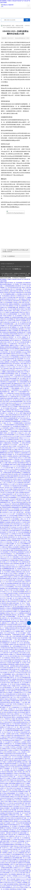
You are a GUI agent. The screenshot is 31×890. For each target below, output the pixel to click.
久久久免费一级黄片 (7, 462)
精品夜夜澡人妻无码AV (9, 295)
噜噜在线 (5, 431)
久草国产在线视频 (19, 492)
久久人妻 (4, 429)
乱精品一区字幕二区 (14, 542)
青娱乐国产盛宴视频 (16, 352)
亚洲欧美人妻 (12, 644)
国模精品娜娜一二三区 (13, 616)
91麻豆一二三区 (12, 639)
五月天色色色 (12, 527)
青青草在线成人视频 (8, 550)
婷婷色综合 (27, 869)
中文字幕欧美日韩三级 (11, 861)
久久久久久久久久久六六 (18, 705)
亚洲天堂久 (4, 618)
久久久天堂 (5, 542)
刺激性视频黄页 (14, 476)
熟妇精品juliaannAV (18, 451)
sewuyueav (3, 854)
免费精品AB (16, 383)
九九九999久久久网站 (21, 527)
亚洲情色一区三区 (12, 852)
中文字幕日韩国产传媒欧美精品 (19, 723)
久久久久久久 (13, 872)
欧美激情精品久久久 (17, 390)
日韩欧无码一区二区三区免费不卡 (22, 682)
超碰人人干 (7, 343)
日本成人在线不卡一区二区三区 (10, 342)
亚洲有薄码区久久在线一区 (13, 775)
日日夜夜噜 (21, 590)
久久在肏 (2, 849)
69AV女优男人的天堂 (24, 652)
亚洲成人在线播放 (10, 571)
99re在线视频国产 (20, 770)
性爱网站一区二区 (13, 365)
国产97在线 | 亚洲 (8, 682)
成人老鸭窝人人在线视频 (12, 692)
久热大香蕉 (14, 790)
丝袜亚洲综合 (13, 889)
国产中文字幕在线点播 (8, 492)
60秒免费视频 (11, 831)
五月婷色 (26, 575)
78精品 (23, 287)
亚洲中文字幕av (15, 733)
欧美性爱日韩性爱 (21, 626)
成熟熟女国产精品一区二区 (23, 874)
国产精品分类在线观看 (18, 462)
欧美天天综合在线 (22, 672)
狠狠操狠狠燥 (12, 332)
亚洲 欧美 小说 (25, 694)
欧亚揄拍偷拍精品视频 (19, 689)
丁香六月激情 (22, 284)
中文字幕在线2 (13, 841)
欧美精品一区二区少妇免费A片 (15, 315)
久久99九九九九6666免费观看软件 (17, 738)
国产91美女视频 (15, 798)
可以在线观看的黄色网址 (14, 548)
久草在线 (24, 403)
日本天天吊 (20, 376)
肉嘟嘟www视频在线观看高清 (9, 371)
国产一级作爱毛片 (4, 444)
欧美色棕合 (11, 649)
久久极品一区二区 (6, 423)
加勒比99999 (22, 725)
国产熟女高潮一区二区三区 (9, 606)
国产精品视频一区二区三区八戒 (17, 809)
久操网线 (11, 428)
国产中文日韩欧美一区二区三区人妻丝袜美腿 (18, 643)
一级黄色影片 (8, 833)
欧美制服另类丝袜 (13, 438)
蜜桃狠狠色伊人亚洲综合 (12, 773)
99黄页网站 (16, 563)
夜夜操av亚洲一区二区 (23, 651)
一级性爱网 (12, 666)
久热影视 (5, 710)
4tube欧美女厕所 (18, 803)
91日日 (7, 375)
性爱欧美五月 (17, 340)
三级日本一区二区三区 (14, 545)
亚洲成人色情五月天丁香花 (9, 869)
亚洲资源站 (14, 414)
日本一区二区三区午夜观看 (9, 309)
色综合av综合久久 (11, 882)
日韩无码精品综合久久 (18, 524)
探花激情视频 (23, 638)
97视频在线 (20, 360)
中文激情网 (21, 699)
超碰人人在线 (22, 748)
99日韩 (19, 694)
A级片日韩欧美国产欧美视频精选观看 (11, 421)
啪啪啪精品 (25, 300)
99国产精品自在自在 (21, 864)
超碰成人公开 (23, 600)
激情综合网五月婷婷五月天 (23, 847)
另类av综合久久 (22, 449)
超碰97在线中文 (13, 464)
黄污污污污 (16, 715)
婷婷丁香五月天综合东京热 (14, 596)
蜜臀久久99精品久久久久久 (16, 867)
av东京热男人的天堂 (11, 626)
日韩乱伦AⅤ (22, 312)
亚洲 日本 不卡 (13, 672)
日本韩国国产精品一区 (15, 362)
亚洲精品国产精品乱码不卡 (14, 819)
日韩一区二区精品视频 (15, 289)
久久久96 (6, 365)
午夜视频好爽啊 (11, 307)
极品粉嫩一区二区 (24, 563)
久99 (21, 656)
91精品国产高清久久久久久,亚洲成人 (16, 629)
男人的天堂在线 (4, 649)
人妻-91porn (18, 836)
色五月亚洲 (7, 804)
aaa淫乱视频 (18, 747)
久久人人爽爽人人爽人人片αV (14, 623)
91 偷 (24, 315)
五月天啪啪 (20, 601)
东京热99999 (13, 765)
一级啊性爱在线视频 (5, 839)
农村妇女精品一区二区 (17, 603)
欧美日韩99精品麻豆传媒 (17, 505)
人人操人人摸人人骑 (9, 395)
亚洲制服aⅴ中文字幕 (23, 515)
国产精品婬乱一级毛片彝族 (19, 363)
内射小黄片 (27, 852)
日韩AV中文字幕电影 (19, 469)
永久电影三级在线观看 (7, 884)
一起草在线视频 (16, 646)
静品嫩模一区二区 (14, 543)
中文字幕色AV (13, 495)
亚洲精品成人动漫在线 (9, 657)
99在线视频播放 (12, 497)
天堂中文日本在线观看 (5, 661)
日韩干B (12, 408)
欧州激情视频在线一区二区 (6, 826)
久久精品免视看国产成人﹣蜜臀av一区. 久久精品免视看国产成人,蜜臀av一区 (15, 391)
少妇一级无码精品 (4, 333)
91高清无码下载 (23, 846)
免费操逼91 (20, 495)
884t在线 (4, 390)
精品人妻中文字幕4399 (16, 481)
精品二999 (26, 601)
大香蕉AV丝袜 (21, 406)
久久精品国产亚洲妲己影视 (17, 538)
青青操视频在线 (16, 540)
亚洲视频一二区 (17, 419)
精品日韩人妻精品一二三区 (17, 702)
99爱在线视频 (11, 783)
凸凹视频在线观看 (14, 700)
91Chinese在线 (22, 821)
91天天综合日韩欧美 (7, 300)
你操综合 (16, 846)
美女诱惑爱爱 (25, 766)
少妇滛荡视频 (20, 841)
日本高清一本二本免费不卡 (10, 651)
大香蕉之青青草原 (25, 443)
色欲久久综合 (24, 854)
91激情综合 (11, 836)
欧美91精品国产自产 (23, 489)
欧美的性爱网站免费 (23, 871)
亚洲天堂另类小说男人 (19, 581)
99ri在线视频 (25, 636)
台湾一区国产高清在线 (25, 347)
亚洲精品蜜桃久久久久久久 (8, 466)
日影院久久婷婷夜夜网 (16, 717)
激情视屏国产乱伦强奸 (23, 552)
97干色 (24, 758)
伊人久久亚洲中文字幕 (9, 320)
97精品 (1, 395)
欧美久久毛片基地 (16, 800)
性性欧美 (19, 755)
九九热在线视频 (14, 519)
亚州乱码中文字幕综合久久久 (10, 338)
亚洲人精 (7, 862)
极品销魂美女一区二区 (10, 687)
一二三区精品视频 (12, 431)
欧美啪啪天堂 (15, 609)
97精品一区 (4, 616)
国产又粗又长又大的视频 (11, 406)
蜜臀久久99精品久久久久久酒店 (19, 335)
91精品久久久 (22, 676)
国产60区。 (22, 512)
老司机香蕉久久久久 (8, 509)
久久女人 (4, 881)
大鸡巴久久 (12, 864)
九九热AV (5, 358)
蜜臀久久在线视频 (13, 330)
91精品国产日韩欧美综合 (23, 690)
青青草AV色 (7, 376)
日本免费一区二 (4, 413)
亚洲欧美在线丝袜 (12, 669)
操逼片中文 (12, 448)
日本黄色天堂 (24, 583)
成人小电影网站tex (22, 669)
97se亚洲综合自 (4, 446)
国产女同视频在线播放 (12, 560)
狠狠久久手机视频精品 (19, 826)
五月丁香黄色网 (17, 654)
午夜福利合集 (10, 393)
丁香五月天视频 (21, 639)
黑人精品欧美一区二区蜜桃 (21, 788)
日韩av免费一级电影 (14, 676)
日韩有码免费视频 (23, 380)
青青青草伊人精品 (8, 563)
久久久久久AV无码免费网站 (7, 586)
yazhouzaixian (19, 370)
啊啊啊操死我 (3, 452)
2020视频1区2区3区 (8, 821)
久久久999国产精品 (15, 839)
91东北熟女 (10, 535)
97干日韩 (6, 565)
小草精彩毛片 (7, 719)
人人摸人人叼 (5, 482)
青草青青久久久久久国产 (9, 484)
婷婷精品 (10, 305)
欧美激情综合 (16, 881)
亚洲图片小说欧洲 (19, 785)
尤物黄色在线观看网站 (14, 304)
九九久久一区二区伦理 (10, 591)
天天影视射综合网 (16, 487)
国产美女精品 (13, 416)
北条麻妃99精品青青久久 (8, 494)
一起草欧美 (24, 340)
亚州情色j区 (27, 411)
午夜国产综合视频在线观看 (11, 312)
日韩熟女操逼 (22, 884)
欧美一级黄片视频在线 (22, 687)
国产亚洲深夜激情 (16, 661)
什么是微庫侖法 (11, 256)
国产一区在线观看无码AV (19, 514)
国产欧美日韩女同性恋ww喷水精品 (21, 659)
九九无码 (21, 543)
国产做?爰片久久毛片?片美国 (9, 573)
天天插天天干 (23, 745)
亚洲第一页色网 (18, 555)
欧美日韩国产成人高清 (13, 358)
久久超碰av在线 (24, 545)
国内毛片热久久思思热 (10, 490)
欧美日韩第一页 (12, 811)
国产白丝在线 (22, 500)
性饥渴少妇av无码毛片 (11, 479)
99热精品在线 (5, 332)
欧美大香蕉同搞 (8, 752)
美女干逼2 (22, 383)
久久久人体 (4, 581)
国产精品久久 (24, 881)
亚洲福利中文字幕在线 (24, 355)
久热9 (11, 613)
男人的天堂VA (5, 438)
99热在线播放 (3, 664)
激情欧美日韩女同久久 (11, 299)
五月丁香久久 (16, 851)
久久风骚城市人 (25, 800)
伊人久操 (10, 618)
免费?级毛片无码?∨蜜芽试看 (23, 499)
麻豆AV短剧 (26, 829)
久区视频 (20, 768)
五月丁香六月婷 (4, 305)
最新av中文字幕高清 (16, 781)
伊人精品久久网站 (25, 781)
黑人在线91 (6, 809)
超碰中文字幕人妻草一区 (16, 525)
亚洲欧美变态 (13, 343)
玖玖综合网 (3, 667)
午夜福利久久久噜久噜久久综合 (15, 459)
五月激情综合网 (23, 786)
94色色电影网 (9, 667)
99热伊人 (26, 317)
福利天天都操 (9, 846)
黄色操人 (13, 585)
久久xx (3, 580)
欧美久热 (7, 385)
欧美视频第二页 (8, 808)
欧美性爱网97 (6, 380)
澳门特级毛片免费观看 (10, 679)
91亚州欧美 (24, 586)
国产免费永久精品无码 (10, 737)
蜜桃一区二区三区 (4, 656)
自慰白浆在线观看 (8, 477)
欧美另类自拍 (7, 798)
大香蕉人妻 (11, 368)
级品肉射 (14, 621)
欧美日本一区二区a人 (22, 842)
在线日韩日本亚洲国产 (12, 593)
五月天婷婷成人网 (21, 859)
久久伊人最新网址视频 (22, 611)
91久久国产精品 (21, 872)
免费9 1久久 (27, 538)
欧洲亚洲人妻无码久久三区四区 (18, 522)
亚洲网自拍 (7, 289)
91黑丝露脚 (12, 385)
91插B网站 (4, 852)
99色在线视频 (20, 591)
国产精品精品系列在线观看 (9, 763)
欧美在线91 (4, 510)
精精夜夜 (17, 388)
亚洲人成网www (9, 801)
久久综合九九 (8, 609)
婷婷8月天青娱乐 (4, 699)
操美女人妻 (16, 748)
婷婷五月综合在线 (22, 558)
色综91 (11, 325)
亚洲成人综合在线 (24, 434)
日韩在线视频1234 (19, 844)
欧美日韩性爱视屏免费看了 (17, 401)
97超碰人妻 (14, 719)
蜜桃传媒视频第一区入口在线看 (17, 314)
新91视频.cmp (14, 671)
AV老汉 (27, 737)
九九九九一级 (25, 537)
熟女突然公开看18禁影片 (12, 786)
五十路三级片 (25, 444)
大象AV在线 (23, 542)
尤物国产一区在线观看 (14, 375)
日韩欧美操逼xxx (13, 699)
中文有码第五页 (9, 689)
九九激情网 (9, 762)
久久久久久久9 (12, 350)
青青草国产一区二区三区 (14, 337)
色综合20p (6, 327)
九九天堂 (28, 644)
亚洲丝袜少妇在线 (23, 429)
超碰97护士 (10, 742)
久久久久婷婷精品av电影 (23, 497)
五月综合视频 (11, 405)
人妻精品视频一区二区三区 (6, 684)
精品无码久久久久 (22, 333)
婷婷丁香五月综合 (21, 641)
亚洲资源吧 (5, 428)
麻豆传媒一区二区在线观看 (11, 426)
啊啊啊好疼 (18, 405)
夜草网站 (16, 884)
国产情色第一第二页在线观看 (14, 282)
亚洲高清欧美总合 (17, 300)
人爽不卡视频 (22, 413)
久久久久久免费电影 (19, 613)
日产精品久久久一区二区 (21, 595)
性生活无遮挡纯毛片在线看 (9, 611)
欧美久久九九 (24, 839)
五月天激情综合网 (10, 580)
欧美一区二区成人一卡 (24, 365)
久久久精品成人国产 (7, 504)
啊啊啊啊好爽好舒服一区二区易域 (12, 568)
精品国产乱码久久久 (17, 856)
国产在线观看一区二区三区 (11, 454)
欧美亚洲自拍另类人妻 (15, 287)
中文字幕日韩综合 (12, 552)
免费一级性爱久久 (24, 796)
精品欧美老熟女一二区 (22, 780)
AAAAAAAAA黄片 (10, 370)
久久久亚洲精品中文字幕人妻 (22, 448)
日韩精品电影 (9, 771)
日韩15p (18, 657)
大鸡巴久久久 (20, 869)
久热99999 (5, 368)
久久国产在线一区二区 (18, 838)
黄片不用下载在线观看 (17, 411)
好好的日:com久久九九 (11, 842)
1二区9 (10, 851)
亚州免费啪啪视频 (8, 419)
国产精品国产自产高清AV (10, 885)
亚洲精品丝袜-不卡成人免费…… (17, 814)
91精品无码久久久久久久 (21, 368)
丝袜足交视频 (6, 700)
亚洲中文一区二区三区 (15, 677)
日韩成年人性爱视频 (22, 882)
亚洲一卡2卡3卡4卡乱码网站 (15, 757)
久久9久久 (17, 434)
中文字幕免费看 (4, 552)
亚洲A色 (15, 558)
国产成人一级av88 (10, 502)
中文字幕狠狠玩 (4, 605)
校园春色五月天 (21, 737)
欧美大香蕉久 (6, 401)
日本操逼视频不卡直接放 (11, 302)
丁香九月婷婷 (26, 720)
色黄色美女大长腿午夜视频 (19, 456)
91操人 (20, 517)
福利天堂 (2, 434)
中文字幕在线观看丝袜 (21, 466)
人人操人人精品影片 (21, 752)
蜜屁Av (15, 801)
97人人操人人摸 (26, 433)
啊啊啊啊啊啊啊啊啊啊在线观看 (20, 608)
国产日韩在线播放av (25, 520)
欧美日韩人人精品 (24, 795)
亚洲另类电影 (8, 813)
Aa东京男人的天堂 (14, 804)
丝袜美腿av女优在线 (22, 294)
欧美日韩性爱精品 (9, 373)
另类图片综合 (3, 307)
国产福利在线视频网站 (5, 621)
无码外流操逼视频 (4, 525)
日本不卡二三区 (7, 457)
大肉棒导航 (25, 390)
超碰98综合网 (17, 760)
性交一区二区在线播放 (15, 743)
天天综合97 (12, 499)
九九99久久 (22, 509)
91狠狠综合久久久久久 (12, 429)
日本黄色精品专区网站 (11, 624)
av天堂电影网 (23, 667)
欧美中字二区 (21, 624)
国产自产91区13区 (20, 418)
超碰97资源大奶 (14, 290)
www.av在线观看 (4, 644)
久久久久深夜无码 (23, 707)
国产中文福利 (27, 332)
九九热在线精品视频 (25, 304)
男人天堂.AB (27, 401)
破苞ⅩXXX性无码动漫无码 (15, 753)
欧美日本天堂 (14, 353)
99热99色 (5, 497)
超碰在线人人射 (15, 614)
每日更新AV (10, 712)
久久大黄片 (25, 457)
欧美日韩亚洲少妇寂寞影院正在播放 (19, 791)
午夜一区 (19, 378)
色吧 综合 (24, 302)
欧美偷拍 (5, 811)
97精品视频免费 (7, 614)
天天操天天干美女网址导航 (8, 297)
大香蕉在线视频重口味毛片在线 (9, 570)
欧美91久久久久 (23, 692)
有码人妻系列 (25, 755)
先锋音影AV (16, 742)
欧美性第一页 (26, 550)
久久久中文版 (13, 376)
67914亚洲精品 (20, 350)
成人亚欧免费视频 (14, 857)
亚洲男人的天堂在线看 (19, 712)
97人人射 (16, 500)
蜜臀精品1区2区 (20, 783)
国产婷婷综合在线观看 (19, 319)
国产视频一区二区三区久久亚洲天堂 (17, 467)
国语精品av (9, 553)
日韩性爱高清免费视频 (13, 510)
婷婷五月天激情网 (7, 456)
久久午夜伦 (9, 838)
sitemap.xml (21, 275)
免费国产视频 (3, 282)
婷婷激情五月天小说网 (8, 520)
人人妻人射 (16, 324)
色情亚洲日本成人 (4, 681)
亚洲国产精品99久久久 (15, 409)
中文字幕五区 (19, 484)
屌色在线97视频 (19, 575)
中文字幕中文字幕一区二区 (13, 532)
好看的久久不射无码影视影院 (21, 750)
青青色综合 (11, 605)
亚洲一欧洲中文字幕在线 (12, 652)
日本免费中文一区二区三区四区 (18, 322)
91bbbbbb (16, 393)
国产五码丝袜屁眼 (23, 474)
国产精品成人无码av (16, 457)
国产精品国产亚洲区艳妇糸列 (16, 292)
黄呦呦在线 (27, 838)
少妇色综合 (24, 568)
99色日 (26, 591)
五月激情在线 (19, 482)
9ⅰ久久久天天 (25, 487)
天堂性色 (7, 613)
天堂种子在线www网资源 (12, 714)
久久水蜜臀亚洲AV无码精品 (22, 834)
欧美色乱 (27, 350)
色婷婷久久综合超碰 (13, 806)
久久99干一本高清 (14, 823)
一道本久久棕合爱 (10, 879)
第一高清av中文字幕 (7, 590)
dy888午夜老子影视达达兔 (9, 780)
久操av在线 (12, 770)
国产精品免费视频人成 (18, 762)
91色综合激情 (26, 360)
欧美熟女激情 (14, 816)
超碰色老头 (26, 666)
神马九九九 (26, 310)
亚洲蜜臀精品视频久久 (10, 294)
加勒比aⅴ (4, 601)
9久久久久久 (5, 720)
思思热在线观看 (13, 333)
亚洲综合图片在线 (23, 348)
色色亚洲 (6, 753)
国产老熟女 (9, 659)
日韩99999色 (19, 502)
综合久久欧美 (17, 477)
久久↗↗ (27, 705)
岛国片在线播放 (26, 628)
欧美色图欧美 (16, 600)
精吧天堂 (25, 502)
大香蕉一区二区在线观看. (21, 373)
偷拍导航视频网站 (16, 472)
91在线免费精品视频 (8, 324)
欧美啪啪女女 (19, 385)
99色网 (21, 730)
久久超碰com (10, 750)
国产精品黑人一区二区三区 (15, 633)
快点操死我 (11, 710)
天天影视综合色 (20, 295)
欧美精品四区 (9, 398)
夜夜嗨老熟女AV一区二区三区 (9, 641)
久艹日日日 (27, 603)
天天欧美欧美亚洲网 (24, 342)
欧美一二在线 (18, 444)
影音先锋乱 (22, 866)
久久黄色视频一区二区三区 (24, 573)
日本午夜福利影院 (6, 634)
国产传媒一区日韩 (11, 704)
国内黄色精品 (3, 348)
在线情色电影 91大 (26, 305)
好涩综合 (27, 557)
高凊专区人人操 (20, 685)
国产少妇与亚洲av (22, 570)
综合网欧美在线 (24, 324)
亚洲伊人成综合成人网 (9, 834)
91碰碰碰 (25, 385)
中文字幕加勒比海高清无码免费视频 (18, 486)
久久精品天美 (5, 829)
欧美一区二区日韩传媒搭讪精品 (8, 728)
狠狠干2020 (23, 616)
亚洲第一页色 (11, 310)
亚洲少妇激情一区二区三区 (19, 813)
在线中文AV (6, 314)
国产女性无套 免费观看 (13, 348)
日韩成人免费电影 (4, 362)
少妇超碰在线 (15, 707)
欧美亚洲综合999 (8, 524)
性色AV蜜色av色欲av (25, 393)
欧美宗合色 (3, 662)
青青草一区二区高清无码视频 (10, 515)
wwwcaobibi (27, 451)
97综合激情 (21, 671)
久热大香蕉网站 (12, 874)
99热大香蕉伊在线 (20, 644)
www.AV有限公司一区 (24, 697)
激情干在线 (24, 578)
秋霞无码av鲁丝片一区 (19, 325)
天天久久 (21, 806)
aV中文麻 (16, 436)
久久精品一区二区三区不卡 (17, 367)
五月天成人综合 (6, 329)
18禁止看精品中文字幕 (21, 674)
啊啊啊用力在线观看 (5, 522)
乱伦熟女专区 (6, 322)
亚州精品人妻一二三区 (14, 776)
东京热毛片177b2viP (5, 367)
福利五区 (21, 454)
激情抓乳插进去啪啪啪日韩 (12, 347)
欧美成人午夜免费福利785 (22, 831)
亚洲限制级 (19, 765)
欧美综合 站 (3, 629)
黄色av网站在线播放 (5, 353)
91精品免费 (18, 636)
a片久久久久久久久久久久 (21, 877)
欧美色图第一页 (26, 647)
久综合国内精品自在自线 (8, 740)
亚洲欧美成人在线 (20, 571)
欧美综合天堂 (19, 720)
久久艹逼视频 (5, 628)
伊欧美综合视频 (4, 783)
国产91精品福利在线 (16, 735)
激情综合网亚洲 (19, 666)
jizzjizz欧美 (21, 357)
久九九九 (12, 444)
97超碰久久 (22, 588)
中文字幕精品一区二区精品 (11, 866)
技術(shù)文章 (19, 25)
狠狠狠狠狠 (7, 857)
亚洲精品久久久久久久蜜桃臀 (12, 631)
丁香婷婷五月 (17, 452)
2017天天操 (17, 667)
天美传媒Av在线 (16, 638)
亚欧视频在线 (20, 332)
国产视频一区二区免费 (10, 360)
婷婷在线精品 (20, 679)
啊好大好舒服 (21, 464)
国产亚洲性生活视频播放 (20, 684)
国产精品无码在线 (6, 717)
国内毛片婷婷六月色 (22, 309)
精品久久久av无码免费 (23, 479)
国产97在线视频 (26, 441)
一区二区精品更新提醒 (18, 553)
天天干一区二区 (14, 727)
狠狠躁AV (8, 335)
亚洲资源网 (12, 681)
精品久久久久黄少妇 (8, 803)
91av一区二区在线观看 (23, 824)
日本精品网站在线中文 (11, 694)
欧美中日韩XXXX (11, 818)
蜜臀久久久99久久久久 (20, 605)
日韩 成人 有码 (8, 600)
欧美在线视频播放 (24, 532)
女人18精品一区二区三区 (8, 785)
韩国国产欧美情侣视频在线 (10, 824)
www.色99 (20, 431)
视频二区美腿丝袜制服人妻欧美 (10, 725)
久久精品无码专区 (4, 357)
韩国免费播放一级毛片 (9, 674)
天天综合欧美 (7, 585)
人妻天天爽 (25, 771)
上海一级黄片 (10, 433)
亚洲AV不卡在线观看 (21, 320)
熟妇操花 (18, 818)
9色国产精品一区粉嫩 (16, 441)
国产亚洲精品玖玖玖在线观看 (22, 862)
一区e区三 (27, 590)
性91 (1, 722)
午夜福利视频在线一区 (5, 646)
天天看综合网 (6, 722)
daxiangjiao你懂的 (25, 352)
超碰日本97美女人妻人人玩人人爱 (10, 697)
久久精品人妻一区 (25, 661)
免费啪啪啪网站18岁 (16, 507)
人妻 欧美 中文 (8, 487)
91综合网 (6, 666)
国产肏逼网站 (22, 426)
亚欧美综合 (13, 755)
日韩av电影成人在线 (22, 606)
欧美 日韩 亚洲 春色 (22, 414)
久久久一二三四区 (25, 657)
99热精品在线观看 (24, 733)
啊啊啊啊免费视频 (24, 504)
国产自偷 (23, 818)
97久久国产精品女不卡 (22, 763)
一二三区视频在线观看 (16, 423)
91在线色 (16, 710)
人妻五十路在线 (17, 771)
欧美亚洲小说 (15, 833)
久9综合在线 (19, 681)
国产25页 (17, 520)
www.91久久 (10, 436)
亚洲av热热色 (5, 448)
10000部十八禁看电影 (11, 876)
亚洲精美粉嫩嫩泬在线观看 (6, 500)
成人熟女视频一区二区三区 (9, 400)
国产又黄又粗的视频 (24, 530)
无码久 (22, 461)
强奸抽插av (21, 329)
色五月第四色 (8, 849)
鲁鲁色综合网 (15, 504)
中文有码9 (12, 747)
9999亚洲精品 (22, 773)
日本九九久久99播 (22, 353)
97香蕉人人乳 (19, 310)
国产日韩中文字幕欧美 (7, 760)
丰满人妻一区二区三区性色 (13, 732)
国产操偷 (2, 454)
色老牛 (26, 685)
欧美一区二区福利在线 (10, 396)
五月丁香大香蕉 (11, 562)
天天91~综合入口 (24, 439)
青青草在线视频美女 (7, 887)
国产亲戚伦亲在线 (22, 471)
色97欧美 (4, 712)
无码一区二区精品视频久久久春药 (15, 557)
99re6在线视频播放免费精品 (7, 844)
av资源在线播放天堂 (24, 381)
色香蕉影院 (24, 743)
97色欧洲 (11, 451)
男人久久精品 (18, 433)
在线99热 (20, 290)
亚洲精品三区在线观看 (12, 547)
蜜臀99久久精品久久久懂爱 (16, 345)
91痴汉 (23, 378)
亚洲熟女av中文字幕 (15, 796)
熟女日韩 (19, 628)
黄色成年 (16, 821)
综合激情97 (24, 760)
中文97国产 (3, 876)
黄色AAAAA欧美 (18, 647)
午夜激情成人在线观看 (5, 540)
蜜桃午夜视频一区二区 (18, 662)
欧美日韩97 (16, 439)
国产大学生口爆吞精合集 (22, 562)
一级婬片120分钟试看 (24, 727)
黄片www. (19, 396)
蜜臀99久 (7, 755)
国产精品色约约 (4, 776)
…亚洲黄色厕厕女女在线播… (18, 634)
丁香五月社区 (17, 586)
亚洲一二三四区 (18, 408)
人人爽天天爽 (7, 414)
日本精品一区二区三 (13, 413)
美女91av (10, 403)
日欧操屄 (6, 292)
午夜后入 (9, 390)
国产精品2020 (9, 474)
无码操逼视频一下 (16, 443)
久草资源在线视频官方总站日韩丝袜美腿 (14, 424)
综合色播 (12, 862)
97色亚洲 (17, 395)
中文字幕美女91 (9, 555)
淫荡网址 (21, 560)
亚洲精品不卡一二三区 (20, 740)
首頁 (13, 25)
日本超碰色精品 (14, 329)
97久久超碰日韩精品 (23, 338)
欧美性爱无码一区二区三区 (21, 286)
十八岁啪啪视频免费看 (8, 286)
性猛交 (14, 752)
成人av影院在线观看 (17, 758)
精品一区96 (27, 662)
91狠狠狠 (21, 547)
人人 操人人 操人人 (9, 877)
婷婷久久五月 (12, 482)
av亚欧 (19, 302)
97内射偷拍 (14, 828)
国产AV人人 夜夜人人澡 (10, 847)
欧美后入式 (9, 748)
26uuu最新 (14, 449)
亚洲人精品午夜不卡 (21, 297)
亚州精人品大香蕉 (18, 576)
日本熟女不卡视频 (21, 889)
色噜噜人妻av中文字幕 (22, 371)
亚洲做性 (15, 489)
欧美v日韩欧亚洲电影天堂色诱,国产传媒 (13, 386)
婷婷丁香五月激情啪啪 (14, 795)
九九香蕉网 (23, 742)
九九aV (4, 557)
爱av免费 (9, 603)
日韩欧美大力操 (4, 836)
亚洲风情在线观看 (6, 507)
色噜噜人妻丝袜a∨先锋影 (6, 654)
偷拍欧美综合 (24, 722)
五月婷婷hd (8, 735)
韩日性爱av (22, 664)
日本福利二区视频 (10, 685)
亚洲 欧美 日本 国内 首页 (11, 517)
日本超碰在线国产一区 (12, 381)
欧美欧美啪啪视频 (4, 864)
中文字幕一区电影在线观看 (23, 585)
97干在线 (2, 591)
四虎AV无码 (10, 452)
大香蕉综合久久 (6, 791)
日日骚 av (4, 562)
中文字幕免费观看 (14, 357)
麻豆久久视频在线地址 (5, 443)
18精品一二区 (23, 631)
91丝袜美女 (26, 484)
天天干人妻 (3, 659)
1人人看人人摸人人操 (9, 636)
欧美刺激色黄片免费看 (13, 664)
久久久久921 (10, 469)
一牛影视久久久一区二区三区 (14, 709)
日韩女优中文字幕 (9, 766)
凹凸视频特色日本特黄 (5, 449)
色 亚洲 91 (11, 788)
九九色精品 (9, 662)
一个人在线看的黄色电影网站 (7, 575)
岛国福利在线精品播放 (17, 317)
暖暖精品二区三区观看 (12, 284)
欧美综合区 (3, 871)
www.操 (8, 441)
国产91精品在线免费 (15, 722)
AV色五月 (24, 400)
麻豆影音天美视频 (11, 859)
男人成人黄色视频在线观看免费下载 (12, 583)
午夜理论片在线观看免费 (9, 418)
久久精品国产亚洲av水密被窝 (18, 778)
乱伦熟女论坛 (22, 816)
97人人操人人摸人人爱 (12, 512)
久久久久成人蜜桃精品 (7, 439)
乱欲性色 (19, 400)
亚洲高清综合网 (13, 628)
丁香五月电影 (12, 720)
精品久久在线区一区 (14, 446)
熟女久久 (22, 776)
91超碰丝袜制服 (22, 861)
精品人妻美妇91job (6, 758)
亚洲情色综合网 (14, 355)
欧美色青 (6, 527)
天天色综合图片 (19, 580)
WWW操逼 (16, 509)
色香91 (27, 814)
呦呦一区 (22, 857)
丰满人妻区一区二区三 (12, 598)
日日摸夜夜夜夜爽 (18, 550)
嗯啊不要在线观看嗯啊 (12, 730)
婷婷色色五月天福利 (15, 695)
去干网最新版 (20, 852)
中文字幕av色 (17, 305)
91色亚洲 (4, 512)
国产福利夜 (4, 537)
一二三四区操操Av (15, 461)
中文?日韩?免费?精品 (10, 690)
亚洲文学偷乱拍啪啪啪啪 (13, 745)
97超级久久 (10, 576)
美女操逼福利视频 (9, 434)
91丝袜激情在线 (14, 380)
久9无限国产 (5, 851)
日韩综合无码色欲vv (12, 601)
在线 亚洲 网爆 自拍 (14, 656)
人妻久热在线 (17, 535)
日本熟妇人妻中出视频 (11, 871)
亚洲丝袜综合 (7, 461)
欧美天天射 (10, 881)
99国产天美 (22, 700)
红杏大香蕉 (15, 590)
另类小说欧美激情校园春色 (11, 588)
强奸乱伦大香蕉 (22, 598)
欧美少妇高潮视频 (8, 319)
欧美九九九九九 (18, 403)
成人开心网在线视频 (25, 775)
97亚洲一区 (11, 581)
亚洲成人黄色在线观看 (10, 378)
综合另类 (20, 801)
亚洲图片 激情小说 (9, 595)
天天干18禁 (7, 727)
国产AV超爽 (7, 823)
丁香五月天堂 (20, 343)
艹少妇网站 (7, 409)
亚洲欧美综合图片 (26, 654)
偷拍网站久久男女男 (19, 398)
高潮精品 (4, 748)
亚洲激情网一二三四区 (8, 388)
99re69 (2, 487)
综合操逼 (21, 593)
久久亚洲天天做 (4, 403)
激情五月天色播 (4, 545)
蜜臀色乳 (4, 623)
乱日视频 (7, 476)
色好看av (16, 474)
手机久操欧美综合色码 (16, 528)
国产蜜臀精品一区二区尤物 (16, 327)
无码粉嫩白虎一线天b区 (23, 704)
